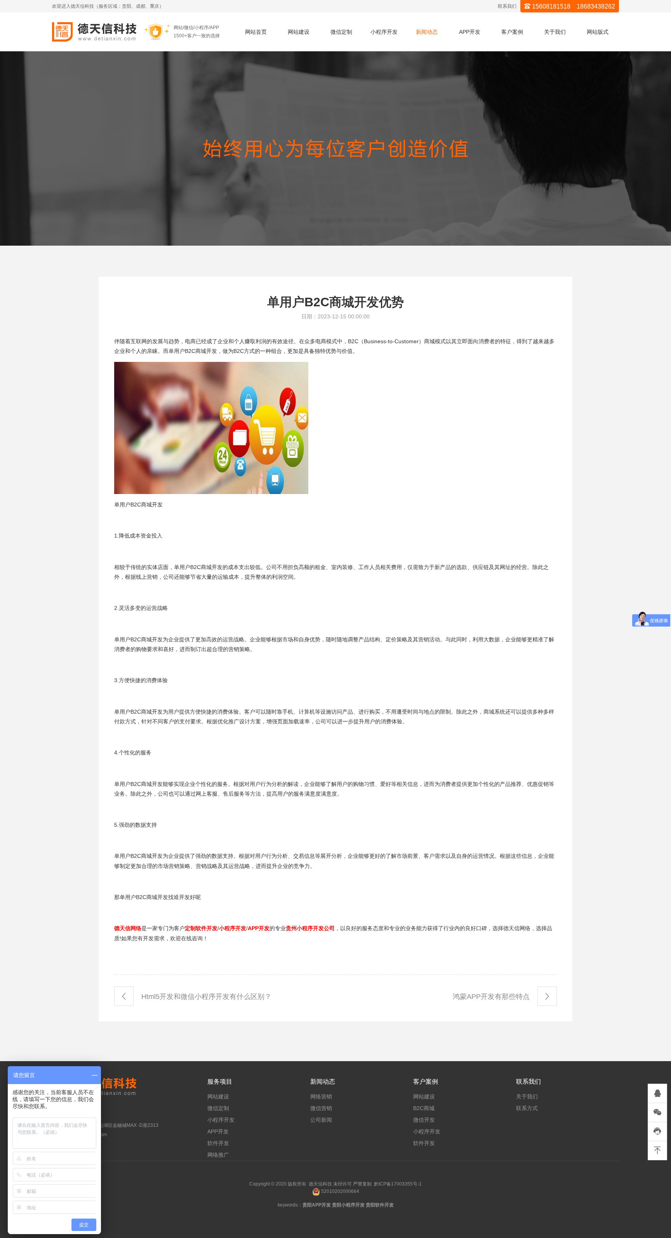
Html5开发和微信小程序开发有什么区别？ (205, 997)
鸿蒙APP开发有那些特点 (492, 997)
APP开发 (469, 32)
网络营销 (321, 1096)
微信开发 (424, 1120)
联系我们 (507, 6)
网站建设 (298, 32)
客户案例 (512, 32)
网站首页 (256, 32)
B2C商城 (424, 1108)
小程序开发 (384, 32)
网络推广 (218, 1155)
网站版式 (597, 32)
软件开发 (218, 1143)
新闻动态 (427, 32)
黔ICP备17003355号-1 (398, 1184)
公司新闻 (321, 1120)
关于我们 (555, 32)
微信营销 (321, 1108)
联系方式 (527, 1108)
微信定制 (341, 32)
